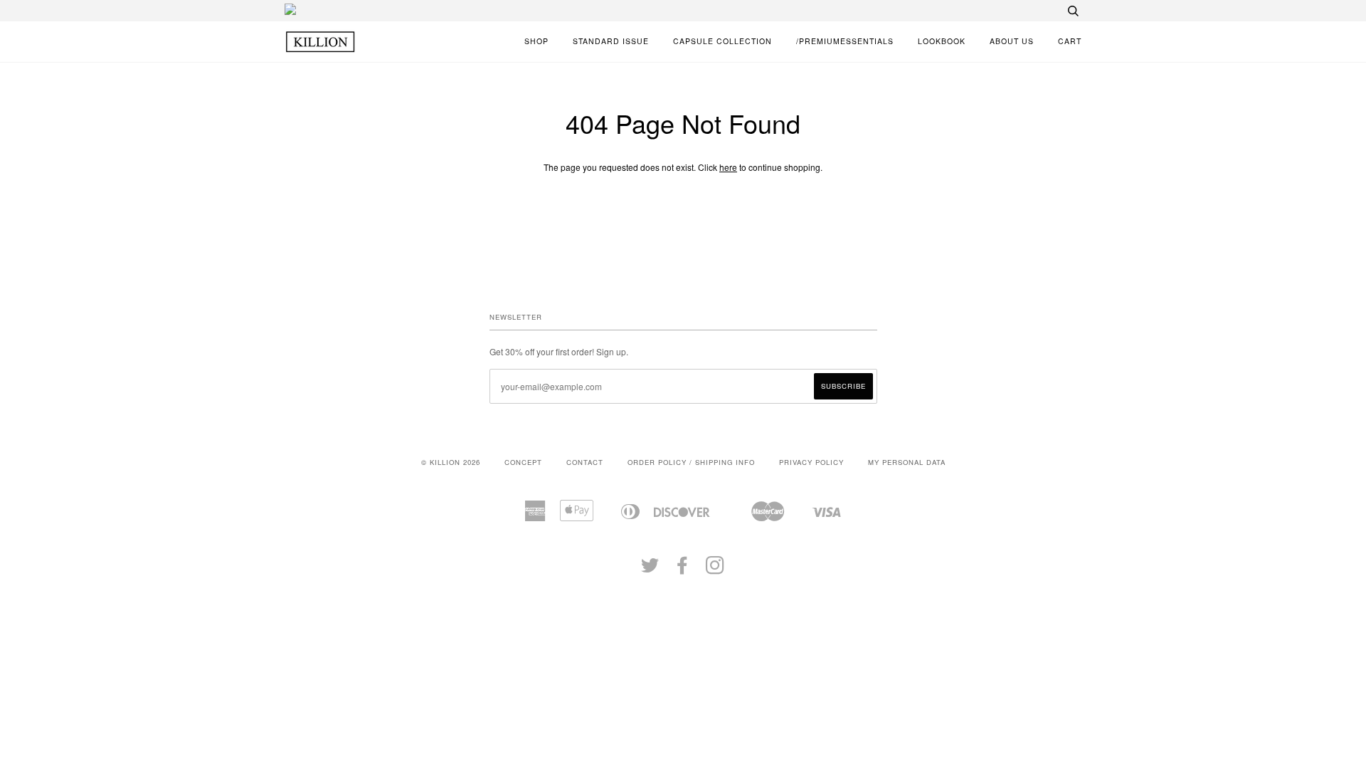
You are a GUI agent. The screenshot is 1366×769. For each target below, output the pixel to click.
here (728, 167)
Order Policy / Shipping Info (691, 462)
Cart (1069, 41)
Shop (536, 41)
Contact (584, 462)
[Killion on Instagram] (715, 570)
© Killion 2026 (450, 462)
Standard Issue (611, 41)
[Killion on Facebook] (682, 570)
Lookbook (941, 41)
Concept (523, 462)
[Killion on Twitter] (650, 570)
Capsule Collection (722, 41)
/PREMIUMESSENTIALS (845, 41)
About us (1012, 41)
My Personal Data (907, 462)
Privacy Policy (811, 462)
